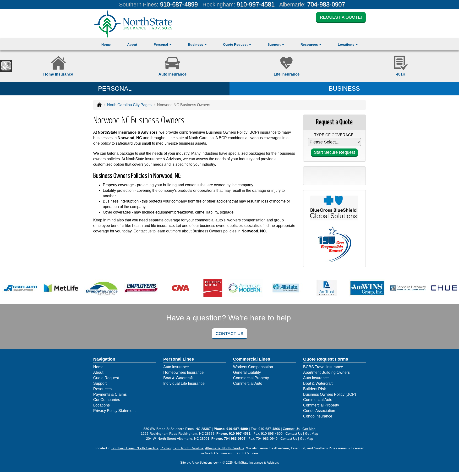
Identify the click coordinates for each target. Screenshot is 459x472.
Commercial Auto (247, 383)
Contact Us (229, 333)
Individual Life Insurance (184, 383)
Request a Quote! (341, 17)
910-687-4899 (179, 4)
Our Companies (106, 400)
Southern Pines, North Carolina (134, 448)
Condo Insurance (317, 416)
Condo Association (319, 411)
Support (100, 383)
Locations (101, 405)
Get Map (309, 429)
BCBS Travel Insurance (323, 367)
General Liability (247, 372)
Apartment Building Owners (326, 372)
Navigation (104, 359)
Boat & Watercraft (178, 378)
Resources (102, 389)
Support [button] (275, 44)
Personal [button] (161, 44)
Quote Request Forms (325, 359)
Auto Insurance (176, 367)
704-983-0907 (326, 4)
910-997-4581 (255, 4)
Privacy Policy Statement (114, 411)
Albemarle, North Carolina (224, 448)
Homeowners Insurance (183, 372)
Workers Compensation (253, 367)
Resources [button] (310, 44)
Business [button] (196, 44)
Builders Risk (314, 389)
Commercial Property (251, 378)
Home (106, 44)
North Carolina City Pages (129, 105)
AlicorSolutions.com (205, 462)
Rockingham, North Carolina (181, 448)
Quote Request (106, 378)
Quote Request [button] (236, 44)
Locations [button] (346, 44)
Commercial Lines (251, 359)
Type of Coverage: (334, 135)
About (132, 44)
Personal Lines (178, 359)
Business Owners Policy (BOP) (329, 394)
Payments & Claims (110, 394)
